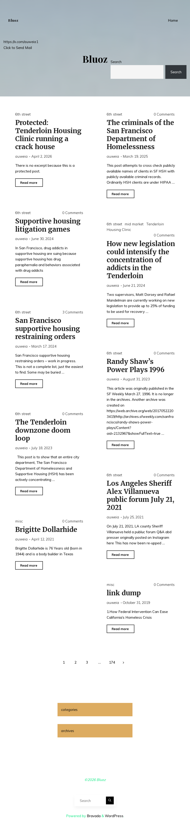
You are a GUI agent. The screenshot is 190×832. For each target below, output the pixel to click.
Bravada (93, 816)
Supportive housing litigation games (47, 225)
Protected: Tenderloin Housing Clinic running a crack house (48, 134)
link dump (124, 593)
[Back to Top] (175, 817)
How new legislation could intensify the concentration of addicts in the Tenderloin (141, 259)
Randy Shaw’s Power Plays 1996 (135, 365)
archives (67, 731)
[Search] (110, 800)
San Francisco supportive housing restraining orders (47, 328)
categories (69, 709)
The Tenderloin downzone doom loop (42, 430)
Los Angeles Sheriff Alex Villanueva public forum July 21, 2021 (140, 495)
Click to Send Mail (18, 47)
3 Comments (72, 312)
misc (19, 521)
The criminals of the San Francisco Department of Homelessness (140, 134)
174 (112, 662)
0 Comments (164, 114)
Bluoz (13, 20)
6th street (22, 114)
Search (116, 62)
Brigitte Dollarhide (46, 529)
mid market (134, 224)
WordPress (114, 816)
